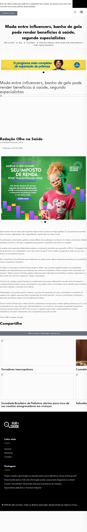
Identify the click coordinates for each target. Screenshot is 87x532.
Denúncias (8, 453)
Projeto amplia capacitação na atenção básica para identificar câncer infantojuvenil (40, 476)
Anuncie (7, 449)
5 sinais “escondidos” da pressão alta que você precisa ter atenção (33, 484)
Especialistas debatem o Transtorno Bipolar (22, 488)
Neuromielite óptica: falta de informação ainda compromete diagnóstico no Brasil (39, 480)
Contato (8, 457)
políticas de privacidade (26, 7)
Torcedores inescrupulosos (17, 369)
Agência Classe (70, 505)
